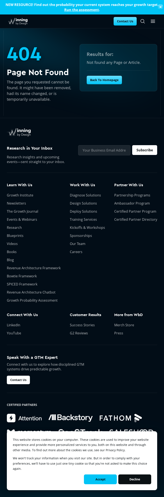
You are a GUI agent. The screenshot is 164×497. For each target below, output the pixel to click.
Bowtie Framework (22, 276)
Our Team (77, 243)
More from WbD (128, 315)
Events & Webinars (22, 219)
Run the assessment (81, 9)
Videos (12, 243)
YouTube (14, 333)
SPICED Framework (22, 284)
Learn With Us (19, 185)
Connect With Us (22, 315)
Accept (100, 479)
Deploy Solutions (83, 211)
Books (12, 251)
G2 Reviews (79, 333)
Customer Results (85, 315)
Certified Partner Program (135, 211)
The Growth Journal (22, 211)
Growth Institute (20, 195)
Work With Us (82, 185)
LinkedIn (13, 325)
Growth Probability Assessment (32, 300)
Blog (10, 260)
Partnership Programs (132, 195)
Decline (134, 479)
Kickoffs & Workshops (87, 227)
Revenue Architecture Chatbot (31, 292)
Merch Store (124, 325)
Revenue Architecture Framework (34, 268)
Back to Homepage (104, 80)
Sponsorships (81, 235)
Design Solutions (83, 203)
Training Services (83, 219)
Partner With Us (128, 185)
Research (14, 227)
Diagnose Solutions (85, 195)
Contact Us (125, 21)
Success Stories (82, 325)
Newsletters (16, 203)
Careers (76, 251)
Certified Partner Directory (135, 219)
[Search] (142, 21)
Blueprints (15, 235)
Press (118, 333)
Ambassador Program (132, 203)
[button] (153, 21)
